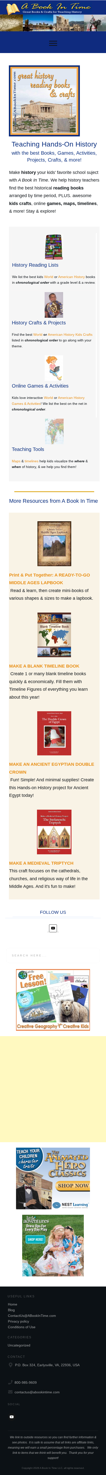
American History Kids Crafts (70, 334)
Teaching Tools (28, 449)
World (48, 277)
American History (71, 277)
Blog (11, 1310)
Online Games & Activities (40, 386)
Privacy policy (18, 1321)
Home (12, 1304)
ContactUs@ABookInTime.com (32, 1316)
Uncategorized (19, 1345)
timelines (31, 461)
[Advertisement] (53, 1089)
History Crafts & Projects (39, 322)
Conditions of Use (21, 1327)
